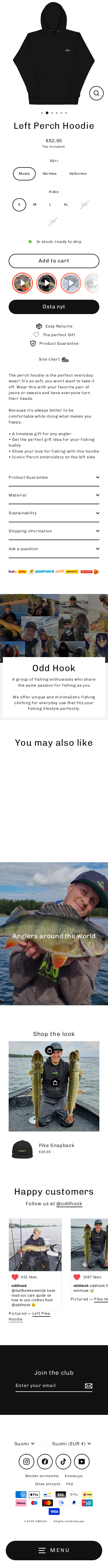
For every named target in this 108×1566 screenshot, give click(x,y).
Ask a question (23, 548)
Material (17, 495)
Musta (24, 174)
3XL (53, 221)
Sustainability (23, 513)
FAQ (69, 1484)
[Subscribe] (87, 1386)
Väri (54, 160)
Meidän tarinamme (42, 1476)
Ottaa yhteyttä (47, 1484)
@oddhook (69, 1203)
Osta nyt (54, 306)
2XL (84, 204)
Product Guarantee (28, 477)
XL (66, 204)
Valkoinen (78, 174)
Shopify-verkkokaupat (69, 1521)
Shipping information (30, 531)
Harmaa (50, 174)
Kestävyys (74, 1476)
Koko (54, 191)
